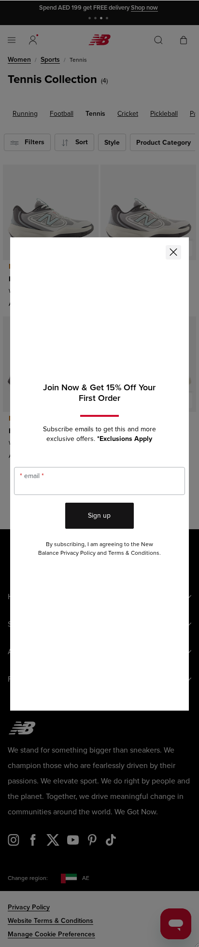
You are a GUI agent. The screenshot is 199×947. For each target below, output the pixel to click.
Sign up (99, 515)
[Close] (173, 252)
